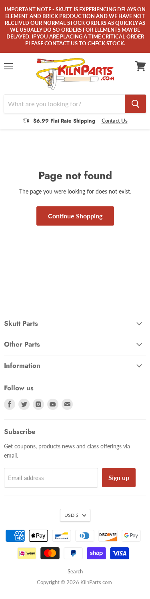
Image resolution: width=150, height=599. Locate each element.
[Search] (135, 104)
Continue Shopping (75, 216)
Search (75, 571)
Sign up (118, 477)
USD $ (71, 515)
